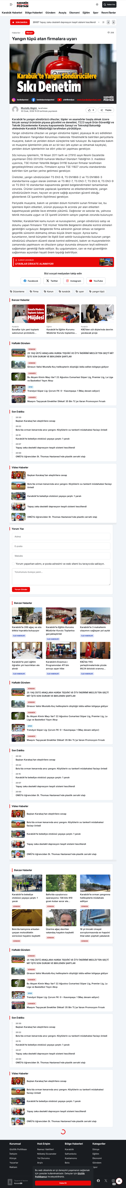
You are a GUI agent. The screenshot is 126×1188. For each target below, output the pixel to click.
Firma (35, 291)
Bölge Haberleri (34, 12)
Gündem (50, 12)
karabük (66, 291)
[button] (108, 22)
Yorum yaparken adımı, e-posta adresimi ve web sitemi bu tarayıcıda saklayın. (60, 563)
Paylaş (108, 110)
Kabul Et (63, 1183)
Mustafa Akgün (29, 108)
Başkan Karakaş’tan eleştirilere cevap (35, 421)
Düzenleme (18, 291)
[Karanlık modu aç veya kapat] (97, 4)
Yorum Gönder (21, 589)
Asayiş (62, 12)
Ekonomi (74, 12)
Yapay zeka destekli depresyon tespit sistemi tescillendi (45, 447)
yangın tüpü (98, 291)
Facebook (33, 281)
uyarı (81, 291)
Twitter (54, 281)
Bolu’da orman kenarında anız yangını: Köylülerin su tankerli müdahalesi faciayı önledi (61, 429)
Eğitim (86, 12)
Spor (95, 12)
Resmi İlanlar (108, 12)
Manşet (29, 33)
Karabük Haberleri (12, 12)
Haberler (16, 33)
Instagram (75, 281)
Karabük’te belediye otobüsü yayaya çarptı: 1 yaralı (43, 438)
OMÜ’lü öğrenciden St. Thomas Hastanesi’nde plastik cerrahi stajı (72, 22)
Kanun (50, 291)
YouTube (98, 281)
